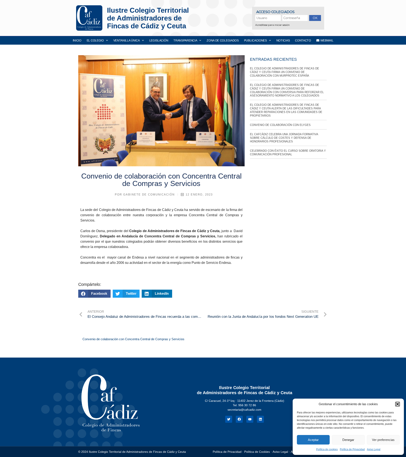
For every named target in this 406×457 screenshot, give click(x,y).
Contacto (303, 40)
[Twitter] (228, 419)
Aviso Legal (373, 449)
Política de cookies (327, 449)
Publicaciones (255, 40)
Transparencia (185, 40)
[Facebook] (239, 419)
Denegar (348, 440)
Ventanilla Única (126, 40)
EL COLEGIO (95, 40)
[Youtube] (249, 419)
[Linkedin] (260, 419)
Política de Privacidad (352, 449)
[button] (397, 404)
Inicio (77, 40)
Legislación (158, 40)
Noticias (283, 40)
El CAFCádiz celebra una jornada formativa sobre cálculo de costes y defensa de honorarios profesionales (284, 138)
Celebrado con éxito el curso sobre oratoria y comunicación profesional (288, 152)
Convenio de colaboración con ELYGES (280, 125)
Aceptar (313, 440)
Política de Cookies (257, 451)
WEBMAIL (326, 40)
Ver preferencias (383, 440)
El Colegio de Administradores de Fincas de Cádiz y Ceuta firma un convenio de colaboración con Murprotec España (284, 72)
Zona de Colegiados (223, 40)
